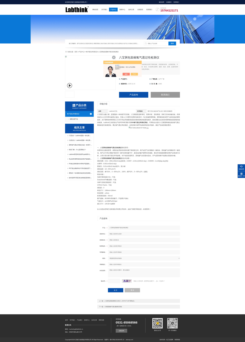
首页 (76, 52)
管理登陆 (177, 339)
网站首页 (95, 9)
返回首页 (161, 2)
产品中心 (113, 9)
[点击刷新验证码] (127, 281)
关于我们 (104, 9)
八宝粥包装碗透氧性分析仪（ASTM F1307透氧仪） (120, 301)
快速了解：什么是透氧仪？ (77, 149)
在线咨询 (121, 330)
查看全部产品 (74, 119)
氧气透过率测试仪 (92, 52)
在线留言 (169, 2)
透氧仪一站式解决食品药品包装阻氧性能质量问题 (80, 173)
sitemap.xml (129, 339)
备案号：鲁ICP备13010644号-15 (114, 339)
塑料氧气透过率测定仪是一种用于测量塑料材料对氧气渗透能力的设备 (80, 145)
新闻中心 (122, 9)
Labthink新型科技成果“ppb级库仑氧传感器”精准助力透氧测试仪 (80, 154)
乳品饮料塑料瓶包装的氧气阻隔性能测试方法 (80, 159)
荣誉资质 (101, 320)
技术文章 (131, 9)
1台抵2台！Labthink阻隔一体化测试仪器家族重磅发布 (80, 140)
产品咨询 (133, 95)
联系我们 (176, 2)
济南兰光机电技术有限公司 (78, 2)
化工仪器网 (169, 339)
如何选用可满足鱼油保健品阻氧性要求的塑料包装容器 (80, 178)
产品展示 (79, 320)
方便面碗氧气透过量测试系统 (113, 306)
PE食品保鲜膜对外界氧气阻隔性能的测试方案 (80, 163)
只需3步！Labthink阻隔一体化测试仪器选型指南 (80, 135)
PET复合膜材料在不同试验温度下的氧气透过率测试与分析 (80, 168)
